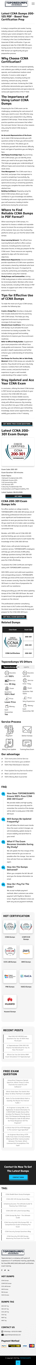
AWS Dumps (26, 962)
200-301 (28, 636)
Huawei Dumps (10, 1011)
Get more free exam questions (16, 424)
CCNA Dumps (10, 937)
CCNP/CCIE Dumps (26, 938)
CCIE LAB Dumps (10, 962)
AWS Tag (3, 1320)
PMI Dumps (9, 986)
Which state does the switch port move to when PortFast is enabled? (18, 1092)
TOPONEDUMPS (25, 1358)
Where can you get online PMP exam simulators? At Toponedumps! (18, 1055)
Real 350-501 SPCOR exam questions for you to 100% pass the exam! (18, 1038)
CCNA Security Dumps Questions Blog (18, 1231)
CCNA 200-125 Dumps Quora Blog (17, 1199)
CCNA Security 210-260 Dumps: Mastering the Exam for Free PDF (18, 1237)
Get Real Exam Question (13, 617)
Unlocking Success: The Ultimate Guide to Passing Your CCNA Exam (18, 1205)
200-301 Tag (5, 1306)
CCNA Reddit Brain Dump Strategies (18, 1194)
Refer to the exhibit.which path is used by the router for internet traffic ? (18, 1100)
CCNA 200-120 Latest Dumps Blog (18, 1211)
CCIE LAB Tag (5, 1312)
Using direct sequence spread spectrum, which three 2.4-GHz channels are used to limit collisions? (18, 1083)
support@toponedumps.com (12, 1335)
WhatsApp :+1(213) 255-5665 (13, 1331)
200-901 (28, 653)
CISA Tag (3, 1315)
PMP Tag (3, 1318)
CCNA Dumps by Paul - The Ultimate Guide (17, 1216)
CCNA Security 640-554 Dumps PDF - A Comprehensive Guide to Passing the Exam (17, 1224)
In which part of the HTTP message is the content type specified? (17, 1129)
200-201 (28, 645)
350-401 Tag (5, 1309)
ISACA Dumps (26, 986)
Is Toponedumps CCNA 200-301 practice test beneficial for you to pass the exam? (17, 1047)
